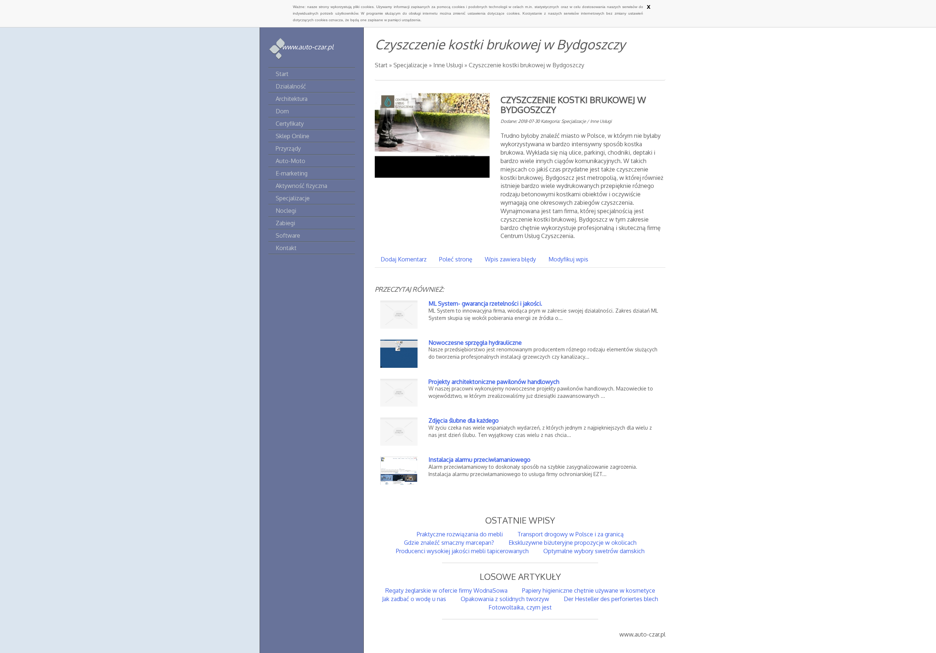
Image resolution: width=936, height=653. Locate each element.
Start (381, 65)
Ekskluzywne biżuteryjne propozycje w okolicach (573, 542)
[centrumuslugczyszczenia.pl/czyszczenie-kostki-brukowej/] (432, 134)
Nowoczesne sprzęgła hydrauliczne (475, 342)
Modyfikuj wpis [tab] (568, 259)
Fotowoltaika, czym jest (520, 607)
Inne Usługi (448, 65)
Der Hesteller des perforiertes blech (611, 599)
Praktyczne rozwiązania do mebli (460, 534)
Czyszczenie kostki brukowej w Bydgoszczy (526, 65)
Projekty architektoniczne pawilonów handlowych (494, 381)
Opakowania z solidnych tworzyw (505, 599)
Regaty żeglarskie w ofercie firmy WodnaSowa (446, 590)
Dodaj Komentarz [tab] (404, 259)
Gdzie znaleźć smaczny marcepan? (449, 542)
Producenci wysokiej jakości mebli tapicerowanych (462, 551)
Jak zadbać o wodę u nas (414, 599)
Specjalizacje (410, 65)
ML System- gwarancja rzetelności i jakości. (485, 303)
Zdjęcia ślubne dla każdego (464, 420)
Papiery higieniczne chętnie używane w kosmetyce (588, 590)
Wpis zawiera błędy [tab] (510, 259)
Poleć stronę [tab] (455, 259)
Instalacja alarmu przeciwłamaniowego (480, 459)
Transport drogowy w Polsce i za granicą (570, 534)
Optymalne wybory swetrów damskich (594, 551)
